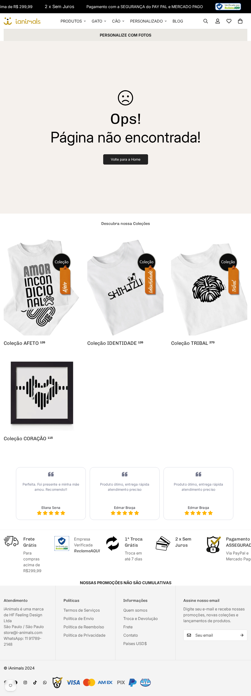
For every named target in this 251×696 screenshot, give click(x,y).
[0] (240, 21)
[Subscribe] (242, 635)
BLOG (178, 21)
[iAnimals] (22, 21)
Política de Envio (78, 618)
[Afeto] (42, 285)
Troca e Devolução (140, 618)
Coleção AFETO (24, 343)
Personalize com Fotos (125, 35)
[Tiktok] (35, 682)
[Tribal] (209, 285)
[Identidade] (125, 285)
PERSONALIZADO (146, 21)
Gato (97, 21)
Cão (116, 21)
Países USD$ (135, 643)
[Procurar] (205, 21)
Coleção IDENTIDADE (115, 343)
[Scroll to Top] (241, 669)
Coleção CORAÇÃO (28, 438)
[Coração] (42, 393)
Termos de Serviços (81, 610)
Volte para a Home (125, 159)
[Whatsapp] (45, 682)
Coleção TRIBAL (192, 343)
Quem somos (135, 610)
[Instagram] (25, 682)
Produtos (71, 21)
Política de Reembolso (83, 626)
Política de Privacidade (84, 635)
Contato (130, 635)
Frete (128, 626)
